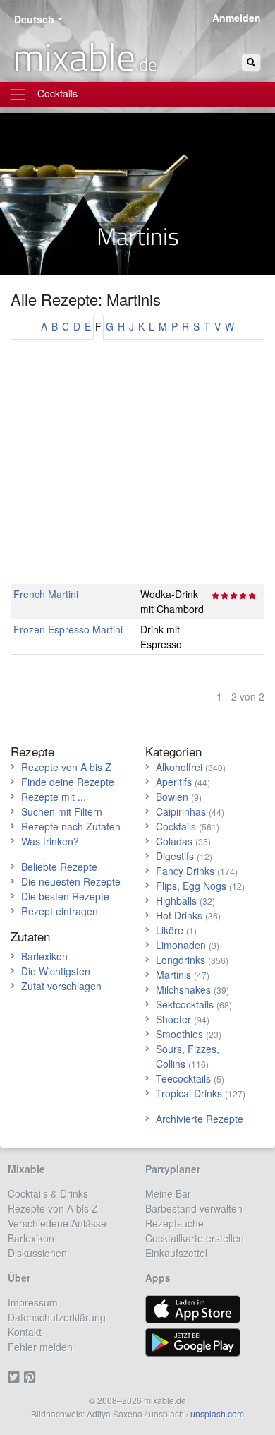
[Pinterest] (32, 1376)
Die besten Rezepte (65, 896)
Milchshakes (183, 989)
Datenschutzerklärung (57, 1317)
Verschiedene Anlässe (57, 1223)
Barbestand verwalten (194, 1208)
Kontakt (25, 1332)
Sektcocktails (185, 1004)
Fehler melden (40, 1347)
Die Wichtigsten (55, 971)
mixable (85, 56)
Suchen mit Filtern (61, 811)
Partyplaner (172, 1169)
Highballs (176, 900)
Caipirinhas (181, 811)
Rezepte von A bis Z (66, 767)
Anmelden (236, 18)
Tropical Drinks (189, 1093)
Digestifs (175, 856)
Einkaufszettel (176, 1253)
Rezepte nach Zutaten (71, 826)
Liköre (169, 930)
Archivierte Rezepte (199, 1119)
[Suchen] (251, 62)
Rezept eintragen (59, 911)
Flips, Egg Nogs (191, 886)
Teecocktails (183, 1078)
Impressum (33, 1302)
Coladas (174, 841)
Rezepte (32, 751)
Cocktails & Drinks (48, 1193)
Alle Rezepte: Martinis (86, 299)
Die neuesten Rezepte (71, 881)
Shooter (173, 1019)
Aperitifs (174, 782)
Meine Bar (168, 1193)
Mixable (26, 1169)
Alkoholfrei (179, 767)
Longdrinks (180, 960)
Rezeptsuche (174, 1223)
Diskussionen (37, 1253)
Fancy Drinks (185, 871)
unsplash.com (217, 1413)
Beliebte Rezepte (59, 866)
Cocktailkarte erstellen (194, 1238)
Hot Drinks (179, 915)
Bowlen (172, 797)
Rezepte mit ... (53, 797)
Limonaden (181, 945)
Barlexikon (44, 956)
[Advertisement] (137, 469)
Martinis (173, 974)
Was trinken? (50, 841)
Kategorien (173, 751)
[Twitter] (16, 1376)
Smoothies (179, 1034)
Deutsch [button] (34, 19)
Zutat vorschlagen (61, 986)
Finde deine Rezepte (67, 782)
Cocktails (176, 826)
